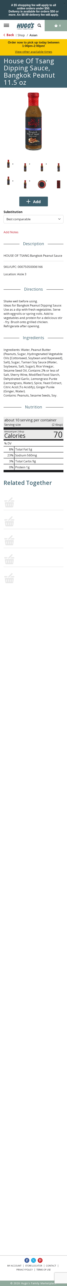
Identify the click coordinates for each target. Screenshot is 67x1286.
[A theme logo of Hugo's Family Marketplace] (25, 25)
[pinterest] (40, 1260)
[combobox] (33, 219)
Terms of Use (43, 1269)
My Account (14, 1265)
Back (10, 35)
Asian (33, 35)
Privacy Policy (24, 1269)
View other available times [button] (33, 52)
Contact (51, 1265)
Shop (21, 35)
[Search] (39, 24)
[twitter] (33, 1260)
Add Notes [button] (11, 232)
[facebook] (26, 1260)
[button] (8, 164)
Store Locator (33, 1265)
